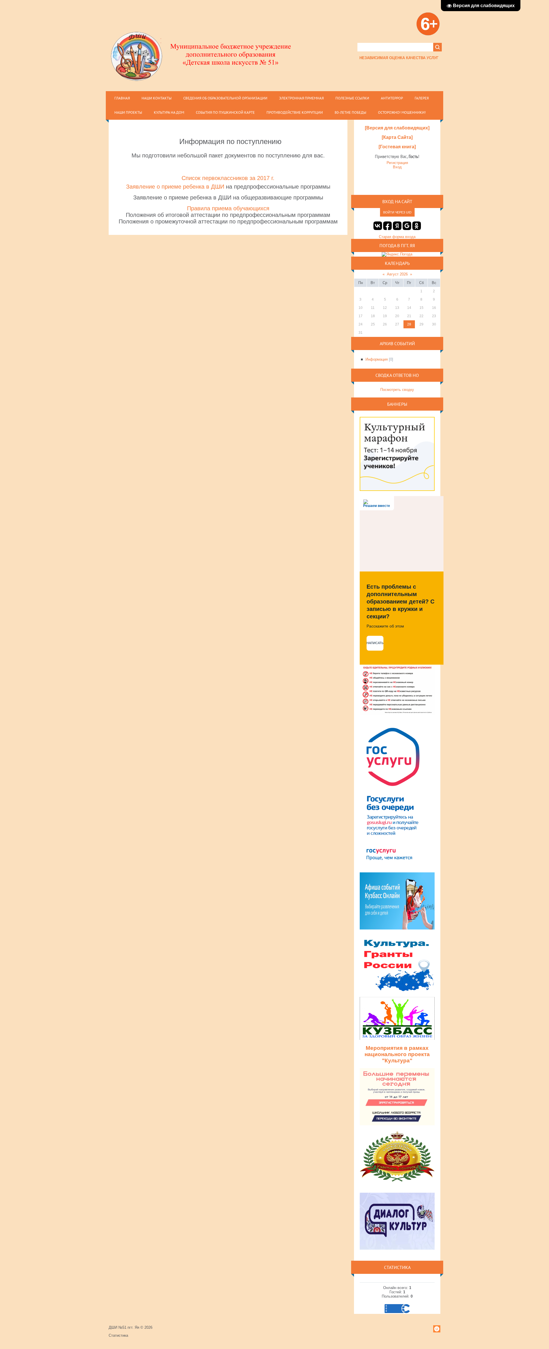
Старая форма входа (397, 237)
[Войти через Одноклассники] (416, 225)
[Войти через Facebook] (387, 225)
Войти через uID (397, 212)
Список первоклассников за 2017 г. (228, 178)
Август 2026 (397, 274)
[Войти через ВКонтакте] (377, 225)
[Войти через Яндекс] (397, 225)
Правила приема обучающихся (228, 208)
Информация (376, 359)
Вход (397, 167)
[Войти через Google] (407, 225)
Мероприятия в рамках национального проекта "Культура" (397, 1054)
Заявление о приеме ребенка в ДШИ (175, 186)
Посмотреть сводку (397, 389)
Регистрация (397, 163)
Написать (375, 643)
